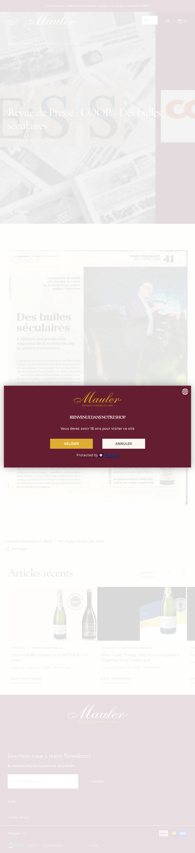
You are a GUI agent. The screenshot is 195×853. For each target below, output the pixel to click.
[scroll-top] (184, 842)
